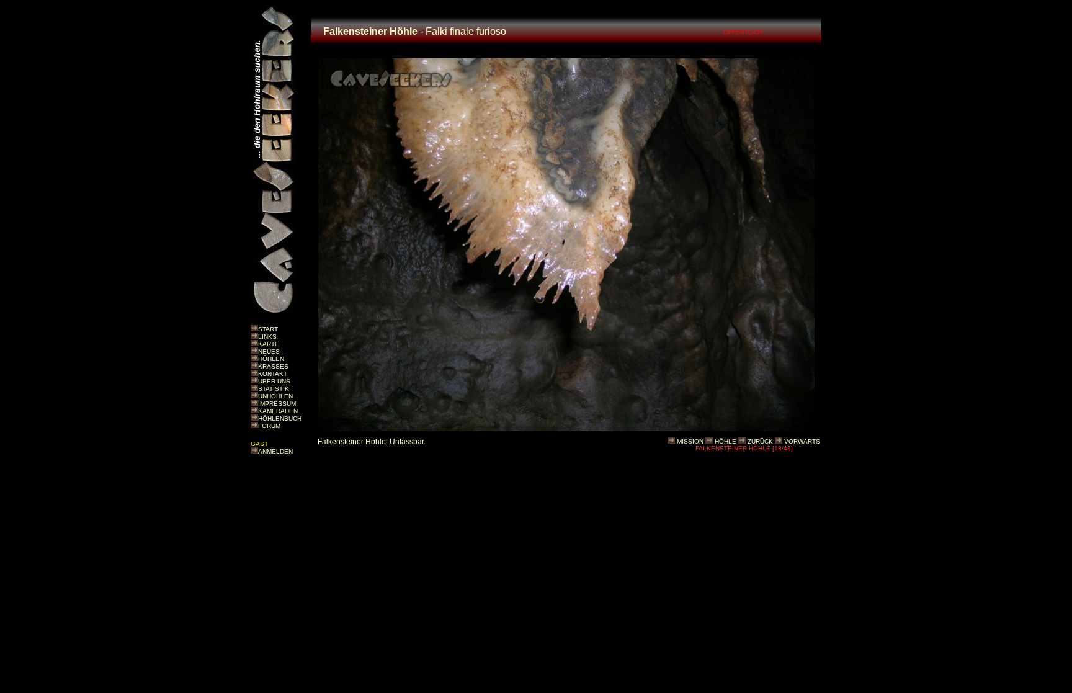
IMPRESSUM (277, 403)
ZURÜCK (760, 441)
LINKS (267, 336)
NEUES (269, 351)
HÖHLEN (271, 358)
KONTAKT (272, 373)
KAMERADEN (278, 411)
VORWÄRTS (802, 441)
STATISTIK (273, 388)
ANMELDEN (275, 451)
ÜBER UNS (274, 381)
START (268, 329)
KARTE (268, 344)
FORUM (269, 426)
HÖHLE (725, 441)
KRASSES (273, 366)
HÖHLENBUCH (280, 418)
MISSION (690, 441)
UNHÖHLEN (275, 396)
